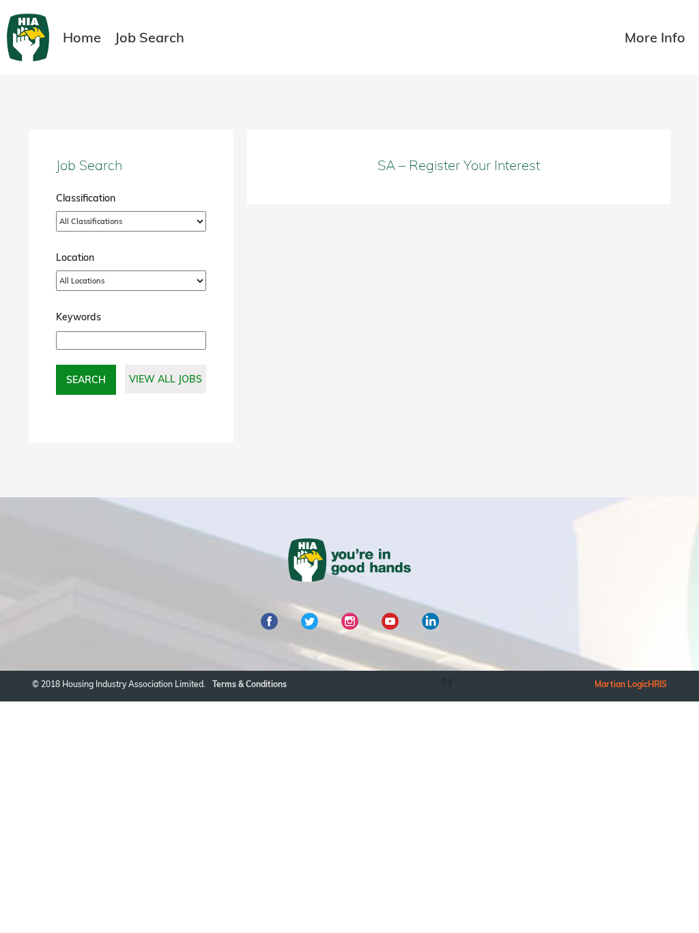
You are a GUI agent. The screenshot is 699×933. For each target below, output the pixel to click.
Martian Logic (621, 684)
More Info (655, 37)
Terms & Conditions (249, 684)
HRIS (657, 684)
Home (82, 37)
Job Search (149, 37)
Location (75, 257)
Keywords (78, 317)
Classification (85, 198)
